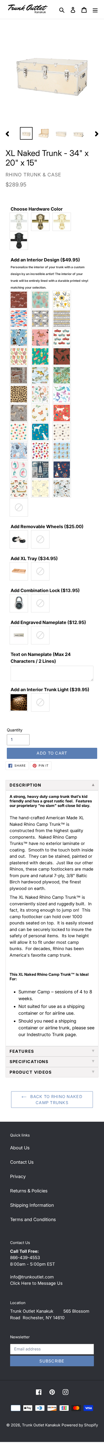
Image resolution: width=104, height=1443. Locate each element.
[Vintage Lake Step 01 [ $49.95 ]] (20, 488)
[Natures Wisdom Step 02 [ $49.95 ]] (41, 413)
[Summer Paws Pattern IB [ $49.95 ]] (63, 451)
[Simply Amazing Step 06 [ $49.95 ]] (41, 451)
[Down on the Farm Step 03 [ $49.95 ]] (63, 337)
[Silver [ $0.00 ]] (20, 222)
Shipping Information (32, 1205)
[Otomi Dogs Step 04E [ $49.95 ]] (41, 432)
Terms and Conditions (33, 1219)
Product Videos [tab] (30, 1072)
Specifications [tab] (29, 1061)
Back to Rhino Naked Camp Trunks (56, 1099)
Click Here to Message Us (36, 1283)
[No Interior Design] (20, 507)
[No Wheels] (41, 539)
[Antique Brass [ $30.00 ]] (41, 222)
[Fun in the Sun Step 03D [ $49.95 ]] (41, 356)
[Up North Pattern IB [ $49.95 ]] (41, 469)
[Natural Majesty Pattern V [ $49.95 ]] (20, 413)
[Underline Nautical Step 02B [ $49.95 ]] (63, 469)
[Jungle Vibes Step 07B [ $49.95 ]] (20, 394)
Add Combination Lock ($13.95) (45, 590)
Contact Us (22, 1162)
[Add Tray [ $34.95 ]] (20, 571)
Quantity (14, 729)
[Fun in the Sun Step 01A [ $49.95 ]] (20, 356)
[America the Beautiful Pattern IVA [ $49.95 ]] (20, 300)
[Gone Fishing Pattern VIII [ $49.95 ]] (41, 375)
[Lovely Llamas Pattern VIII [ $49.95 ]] (41, 394)
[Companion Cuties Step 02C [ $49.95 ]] (63, 318)
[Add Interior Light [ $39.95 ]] (20, 702)
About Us (20, 1147)
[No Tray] (41, 571)
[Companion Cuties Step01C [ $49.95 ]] (41, 318)
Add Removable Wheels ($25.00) (47, 526)
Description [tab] (25, 785)
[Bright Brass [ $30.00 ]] (63, 222)
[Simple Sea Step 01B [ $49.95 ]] (20, 451)
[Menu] (95, 9)
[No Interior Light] (41, 702)
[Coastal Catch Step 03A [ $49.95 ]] (20, 318)
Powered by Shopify (80, 1425)
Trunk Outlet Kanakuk (41, 1425)
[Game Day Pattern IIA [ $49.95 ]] (20, 375)
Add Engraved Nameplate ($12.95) (48, 622)
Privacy (18, 1176)
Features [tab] (22, 1051)
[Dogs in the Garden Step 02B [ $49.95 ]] (41, 337)
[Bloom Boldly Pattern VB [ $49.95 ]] (63, 300)
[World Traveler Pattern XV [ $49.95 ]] (63, 488)
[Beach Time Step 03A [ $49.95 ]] (41, 300)
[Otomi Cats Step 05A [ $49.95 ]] (20, 432)
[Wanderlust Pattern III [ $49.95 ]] (41, 488)
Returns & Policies (28, 1190)
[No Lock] (41, 603)
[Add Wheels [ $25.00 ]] (20, 539)
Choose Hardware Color (37, 209)
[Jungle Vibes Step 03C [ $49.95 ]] (63, 375)
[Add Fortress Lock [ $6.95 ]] (20, 603)
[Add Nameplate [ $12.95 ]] (20, 635)
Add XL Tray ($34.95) (34, 558)
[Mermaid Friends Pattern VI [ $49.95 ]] (63, 394)
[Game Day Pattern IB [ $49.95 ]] (63, 356)
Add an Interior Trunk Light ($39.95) (50, 689)
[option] (26, 133)
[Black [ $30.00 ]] (20, 240)
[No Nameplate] (41, 635)
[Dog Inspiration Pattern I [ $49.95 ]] (20, 337)
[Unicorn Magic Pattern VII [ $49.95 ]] (20, 469)
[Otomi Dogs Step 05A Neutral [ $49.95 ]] (63, 432)
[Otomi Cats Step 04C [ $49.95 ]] (63, 413)
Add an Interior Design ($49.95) (49, 273)
